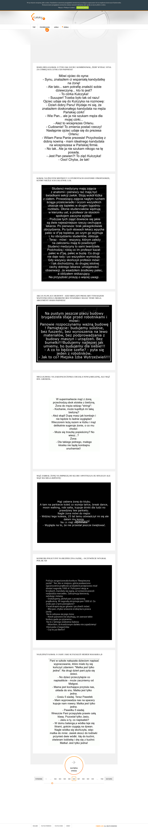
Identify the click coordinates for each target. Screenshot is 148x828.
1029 (88, 779)
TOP (34, 26)
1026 (74, 779)
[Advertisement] (74, 46)
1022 (55, 779)
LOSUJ (56, 26)
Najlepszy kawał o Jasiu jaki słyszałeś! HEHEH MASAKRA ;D (69, 654)
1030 (92, 779)
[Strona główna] (38, 20)
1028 (83, 779)
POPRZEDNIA (38, 779)
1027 (78, 779)
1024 (64, 779)
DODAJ (66, 26)
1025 (69, 779)
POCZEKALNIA (45, 27)
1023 (60, 779)
